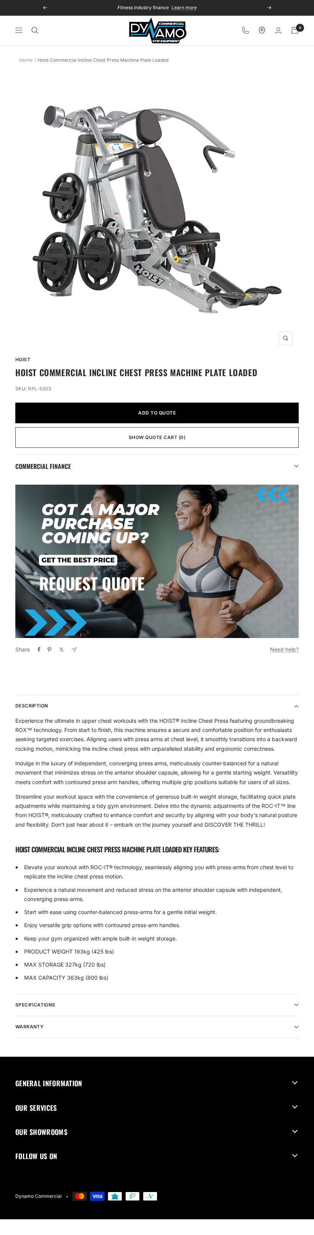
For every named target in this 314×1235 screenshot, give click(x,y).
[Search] (34, 30)
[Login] (278, 30)
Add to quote (157, 413)
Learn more (184, 7)
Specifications (35, 1005)
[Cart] (295, 30)
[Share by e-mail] (74, 649)
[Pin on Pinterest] (49, 649)
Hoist (22, 359)
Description (31, 706)
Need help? (284, 649)
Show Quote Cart (157, 437)
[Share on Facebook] (39, 649)
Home (26, 60)
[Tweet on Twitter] (61, 649)
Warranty (29, 1026)
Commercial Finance (43, 466)
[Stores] (262, 30)
